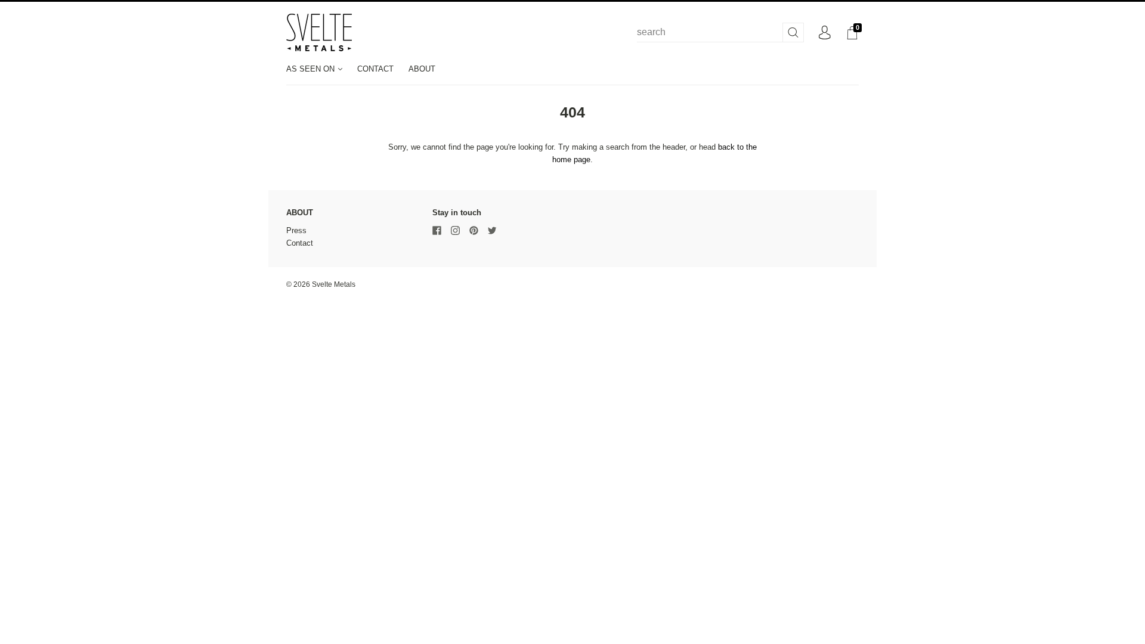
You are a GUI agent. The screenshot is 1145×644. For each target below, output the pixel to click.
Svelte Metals (333, 284)
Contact (299, 243)
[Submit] (793, 32)
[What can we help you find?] (720, 32)
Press (296, 230)
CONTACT (375, 68)
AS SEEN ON (311, 68)
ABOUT (422, 68)
